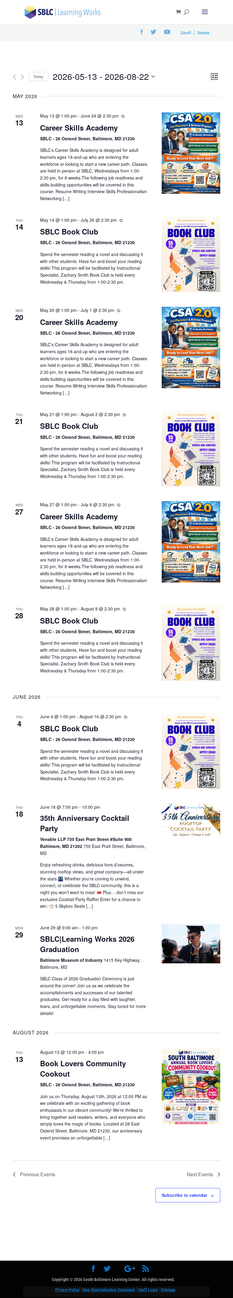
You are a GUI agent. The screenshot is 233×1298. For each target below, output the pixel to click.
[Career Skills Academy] (191, 153)
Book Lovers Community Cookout (83, 1068)
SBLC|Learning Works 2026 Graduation (87, 944)
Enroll (186, 32)
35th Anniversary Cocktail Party (84, 823)
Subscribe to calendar (184, 1195)
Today (38, 76)
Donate (204, 32)
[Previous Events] (14, 77)
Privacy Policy (67, 1289)
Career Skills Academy (79, 127)
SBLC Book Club (69, 231)
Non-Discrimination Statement (109, 1289)
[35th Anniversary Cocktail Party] (191, 820)
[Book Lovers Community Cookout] (191, 1087)
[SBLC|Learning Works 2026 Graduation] (191, 943)
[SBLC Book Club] (191, 254)
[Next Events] (22, 77)
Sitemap (168, 1289)
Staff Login (148, 1289)
